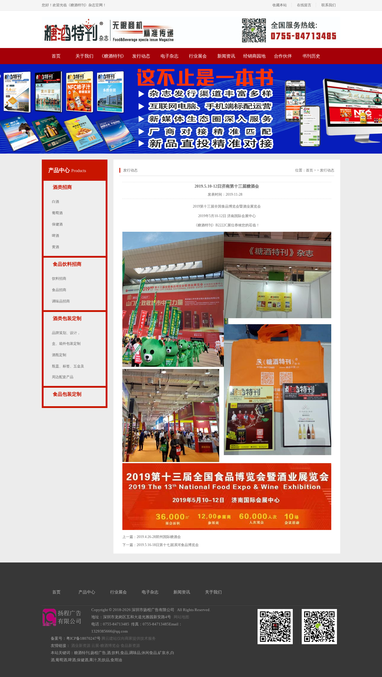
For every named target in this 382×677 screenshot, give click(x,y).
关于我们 (84, 56)
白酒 (55, 202)
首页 (56, 56)
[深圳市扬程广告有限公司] (191, 19)
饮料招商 (59, 278)
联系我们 (328, 5)
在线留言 (304, 5)
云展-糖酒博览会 (105, 645)
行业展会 (198, 56)
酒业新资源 (80, 645)
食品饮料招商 (67, 264)
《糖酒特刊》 (112, 56)
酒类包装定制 (67, 318)
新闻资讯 (226, 56)
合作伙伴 (283, 56)
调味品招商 (61, 301)
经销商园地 (254, 56)
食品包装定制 (67, 394)
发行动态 (141, 56)
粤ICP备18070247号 (83, 638)
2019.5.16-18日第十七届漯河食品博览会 (168, 545)
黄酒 (55, 247)
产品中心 (59, 170)
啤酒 (55, 236)
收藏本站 (279, 5)
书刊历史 (311, 56)
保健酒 (57, 224)
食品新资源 (130, 645)
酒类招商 (62, 187)
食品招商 (59, 290)
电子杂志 (169, 56)
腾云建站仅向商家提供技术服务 (128, 638)
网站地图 (181, 617)
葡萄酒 (57, 213)
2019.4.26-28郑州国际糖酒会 (159, 537)
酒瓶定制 (59, 355)
